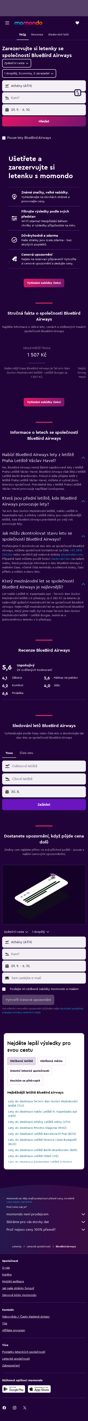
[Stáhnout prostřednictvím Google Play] (13, 1389)
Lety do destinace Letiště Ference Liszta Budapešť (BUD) (42, 1142)
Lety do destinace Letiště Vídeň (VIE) (33, 1156)
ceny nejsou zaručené (19, 1202)
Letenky (17, 1246)
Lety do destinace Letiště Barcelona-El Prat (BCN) (42, 1133)
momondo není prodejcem (27, 1214)
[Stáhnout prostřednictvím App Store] (39, 1389)
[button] (7, 23)
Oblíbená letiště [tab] (21, 1061)
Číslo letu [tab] (26, 753)
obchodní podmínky (72, 1008)
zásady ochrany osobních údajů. (22, 1012)
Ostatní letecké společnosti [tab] (29, 1070)
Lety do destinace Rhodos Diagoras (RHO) (37, 1127)
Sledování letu (60, 558)
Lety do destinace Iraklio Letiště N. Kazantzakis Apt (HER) (42, 1113)
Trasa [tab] (9, 753)
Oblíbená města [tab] (51, 1061)
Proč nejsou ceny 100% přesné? (31, 1229)
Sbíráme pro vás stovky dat (27, 1222)
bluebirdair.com (72, 554)
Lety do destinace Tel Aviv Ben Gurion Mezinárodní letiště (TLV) (42, 1103)
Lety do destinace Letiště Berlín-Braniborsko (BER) (42, 1150)
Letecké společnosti (39, 1246)
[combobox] (48, 766)
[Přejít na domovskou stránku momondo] (28, 23)
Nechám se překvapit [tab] (25, 1080)
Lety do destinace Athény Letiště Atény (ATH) (39, 1121)
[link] (44, 283)
